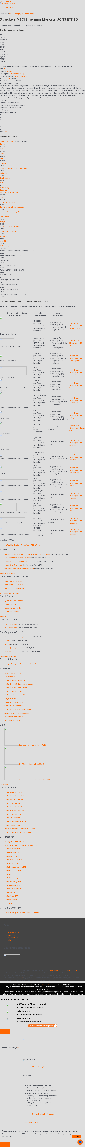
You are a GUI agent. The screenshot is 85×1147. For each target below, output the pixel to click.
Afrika (6, 640)
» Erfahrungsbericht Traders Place (75, 372)
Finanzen (12, 81)
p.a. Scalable (11, 611)
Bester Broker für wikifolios (14, 810)
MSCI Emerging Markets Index (21, 13)
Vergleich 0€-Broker (11, 698)
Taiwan (2, 144)
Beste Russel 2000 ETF (12, 870)
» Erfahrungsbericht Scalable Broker (75, 325)
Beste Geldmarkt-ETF (12, 899)
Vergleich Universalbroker (13, 706)
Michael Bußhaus (54, 970)
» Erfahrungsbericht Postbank (75, 531)
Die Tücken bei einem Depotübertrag (32, 764)
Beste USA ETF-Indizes (12, 856)
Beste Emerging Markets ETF (15, 867)
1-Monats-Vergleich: (22, 912)
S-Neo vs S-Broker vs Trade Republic (18, 709)
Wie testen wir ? (14, 933)
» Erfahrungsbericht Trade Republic (75, 358)
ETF (4, 69)
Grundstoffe (4, 217)
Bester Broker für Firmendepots (16, 691)
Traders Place (14, 588)
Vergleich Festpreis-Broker (14, 702)
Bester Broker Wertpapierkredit (16, 821)
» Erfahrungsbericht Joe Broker (77, 428)
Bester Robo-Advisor (12, 825)
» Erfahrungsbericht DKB (75, 508)
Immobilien (4, 241)
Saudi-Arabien (5, 178)
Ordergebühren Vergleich (13, 717)
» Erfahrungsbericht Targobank (75, 520)
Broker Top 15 (9, 677)
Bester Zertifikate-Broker (13, 799)
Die (22, 545)
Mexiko (2, 183)
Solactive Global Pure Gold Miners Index (19, 568)
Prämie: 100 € (23, 1011)
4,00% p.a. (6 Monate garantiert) (33, 1004)
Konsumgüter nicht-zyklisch (10, 226)
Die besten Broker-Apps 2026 (15, 695)
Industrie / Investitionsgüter (10, 212)
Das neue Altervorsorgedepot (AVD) (32, 745)
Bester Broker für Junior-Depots (16, 680)
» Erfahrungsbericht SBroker (75, 483)
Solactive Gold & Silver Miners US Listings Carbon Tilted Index (27, 554)
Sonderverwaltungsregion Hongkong (13, 168)
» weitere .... (4, 616)
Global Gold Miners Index (13, 565)
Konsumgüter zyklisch (8, 202)
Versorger (4, 236)
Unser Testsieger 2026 (12, 673)
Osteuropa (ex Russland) (13, 637)
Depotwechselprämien (12, 720)
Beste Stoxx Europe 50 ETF (14, 878)
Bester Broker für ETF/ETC (14, 796)
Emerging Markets (20, 76)
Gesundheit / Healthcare (9, 231)
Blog (10, 940)
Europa (7, 644)
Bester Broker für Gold (12, 814)
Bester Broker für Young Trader (16, 687)
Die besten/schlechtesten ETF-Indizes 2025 (35, 780)
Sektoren (3, 190)
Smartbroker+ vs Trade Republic (16, 713)
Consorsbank (26, 1007)
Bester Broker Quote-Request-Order (18, 832)
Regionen (10, 141)
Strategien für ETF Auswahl (14, 841)
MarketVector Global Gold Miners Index (19, 561)
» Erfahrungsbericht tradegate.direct (75, 415)
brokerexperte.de (46, 984)
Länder (2, 141)
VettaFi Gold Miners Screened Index (17, 558)
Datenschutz (13, 937)
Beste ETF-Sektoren (11, 852)
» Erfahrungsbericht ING (75, 342)
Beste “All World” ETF (12, 849)
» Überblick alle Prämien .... (9, 593)
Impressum (12, 935)
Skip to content (5, 1)
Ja (0, 110)
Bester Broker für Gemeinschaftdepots (18, 684)
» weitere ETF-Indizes (8, 573)
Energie (3, 221)
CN (9, 78)
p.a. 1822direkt (12, 608)
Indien (2, 158)
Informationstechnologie (9, 192)
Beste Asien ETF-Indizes (13, 860)
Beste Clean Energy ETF (13, 889)
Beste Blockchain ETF (12, 885)
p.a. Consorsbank (13, 601)
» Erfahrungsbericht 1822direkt (75, 495)
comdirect (13, 581)
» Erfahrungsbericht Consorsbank (75, 400)
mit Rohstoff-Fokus (22, 664)
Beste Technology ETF (12, 881)
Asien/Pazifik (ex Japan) (12, 651)
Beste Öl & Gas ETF (11, 892)
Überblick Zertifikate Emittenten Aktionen (19, 828)
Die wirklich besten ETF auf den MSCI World (20, 845)
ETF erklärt (8, 903)
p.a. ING (10, 604)
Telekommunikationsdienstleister (12, 207)
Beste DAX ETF (10, 874)
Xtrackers (10, 71)
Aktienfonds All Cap (17, 73)
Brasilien (3, 163)
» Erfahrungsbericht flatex (75, 385)
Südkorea (3, 149)
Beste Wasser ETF (11, 896)
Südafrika (3, 173)
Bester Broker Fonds (12, 818)
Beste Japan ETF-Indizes (13, 863)
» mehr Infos (73, 323)
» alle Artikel (4, 785)
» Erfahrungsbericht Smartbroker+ (75, 470)
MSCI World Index (11, 624)
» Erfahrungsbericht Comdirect (75, 457)
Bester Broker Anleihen (12, 803)
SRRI (5, 132)
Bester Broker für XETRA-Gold (15, 807)
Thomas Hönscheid (71, 970)
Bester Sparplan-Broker (13, 792)
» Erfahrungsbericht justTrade (75, 442)
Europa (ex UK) (10, 648)
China (2, 153)
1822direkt (13, 585)
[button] (42, 1025)
